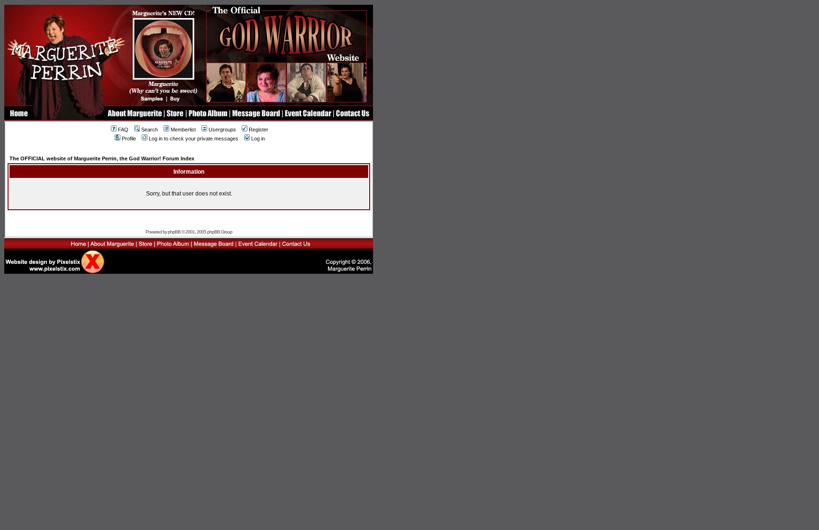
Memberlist (183, 129)
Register (258, 129)
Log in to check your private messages (193, 138)
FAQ (123, 129)
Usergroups (222, 129)
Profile (129, 138)
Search (149, 129)
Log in (258, 138)
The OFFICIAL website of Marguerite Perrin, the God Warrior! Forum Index (101, 158)
